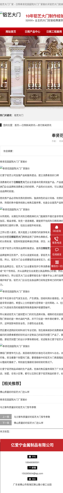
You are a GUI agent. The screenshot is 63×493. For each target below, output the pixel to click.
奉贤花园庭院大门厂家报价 (13, 399)
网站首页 (11, 31)
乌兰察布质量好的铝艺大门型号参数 (18, 407)
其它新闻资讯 (44, 125)
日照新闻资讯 (28, 125)
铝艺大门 (18, 115)
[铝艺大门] (10, 17)
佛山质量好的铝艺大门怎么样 (14, 391)
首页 (17, 125)
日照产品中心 (32, 31)
